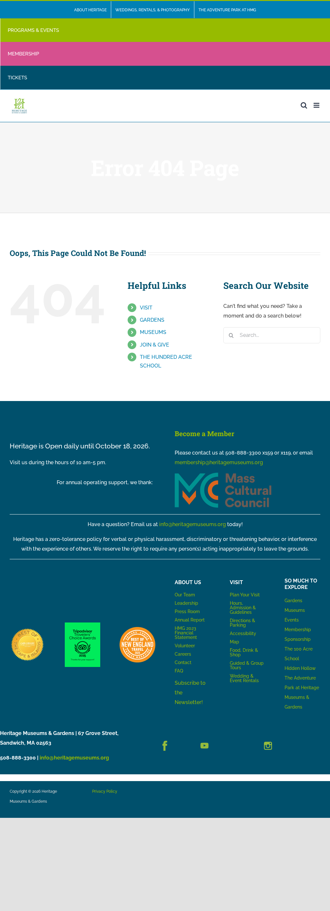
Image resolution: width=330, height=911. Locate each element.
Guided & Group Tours (247, 665)
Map (234, 641)
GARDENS (152, 320)
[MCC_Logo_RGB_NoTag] (223, 475)
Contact (183, 662)
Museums (295, 610)
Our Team (185, 594)
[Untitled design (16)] (27, 629)
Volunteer (185, 645)
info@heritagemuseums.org (192, 524)
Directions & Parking (242, 623)
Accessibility (243, 633)
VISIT (146, 308)
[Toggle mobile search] (304, 105)
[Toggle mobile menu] (317, 105)
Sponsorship (298, 639)
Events (292, 619)
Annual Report (190, 619)
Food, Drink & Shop (244, 652)
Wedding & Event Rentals (244, 678)
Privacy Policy (104, 791)
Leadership (186, 603)
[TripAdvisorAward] (83, 625)
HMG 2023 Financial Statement (186, 633)
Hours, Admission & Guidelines (243, 608)
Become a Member (204, 433)
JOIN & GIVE (154, 345)
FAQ (179, 670)
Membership (298, 629)
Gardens (293, 600)
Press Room (187, 611)
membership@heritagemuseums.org (219, 462)
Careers (183, 654)
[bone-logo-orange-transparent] (137, 629)
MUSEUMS (153, 332)
